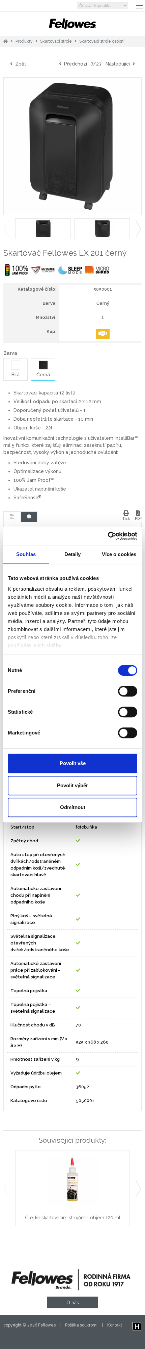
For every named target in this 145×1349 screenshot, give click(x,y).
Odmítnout (72, 807)
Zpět (19, 64)
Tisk (126, 518)
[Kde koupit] (103, 334)
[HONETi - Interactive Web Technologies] (137, 1325)
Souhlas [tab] (26, 554)
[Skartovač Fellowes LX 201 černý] (72, 146)
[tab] (11, 516)
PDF (138, 518)
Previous (6, 229)
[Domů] (5, 41)
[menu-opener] (139, 5)
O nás (72, 1302)
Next (138, 229)
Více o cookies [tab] (119, 554)
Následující (119, 64)
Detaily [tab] (72, 554)
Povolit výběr (72, 785)
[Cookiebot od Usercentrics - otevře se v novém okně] (107, 536)
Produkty (24, 41)
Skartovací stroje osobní (101, 41)
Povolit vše (73, 763)
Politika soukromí (81, 1325)
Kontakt (114, 1325)
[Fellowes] (72, 24)
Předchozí (74, 64)
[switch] (127, 691)
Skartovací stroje (56, 41)
